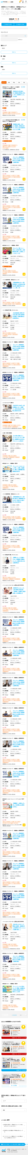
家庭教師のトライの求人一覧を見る (9, 210)
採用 (23, 1149)
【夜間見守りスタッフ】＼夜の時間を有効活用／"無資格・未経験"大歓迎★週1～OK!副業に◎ (19, 590)
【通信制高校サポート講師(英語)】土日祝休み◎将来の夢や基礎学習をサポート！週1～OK (19, 285)
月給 (24, 82)
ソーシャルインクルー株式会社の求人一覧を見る (11, 612)
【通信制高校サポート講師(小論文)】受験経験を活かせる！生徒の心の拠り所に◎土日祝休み (19, 499)
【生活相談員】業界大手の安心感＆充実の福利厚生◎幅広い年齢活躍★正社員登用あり (18, 315)
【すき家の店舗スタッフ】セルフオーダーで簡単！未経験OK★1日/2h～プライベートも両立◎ (19, 438)
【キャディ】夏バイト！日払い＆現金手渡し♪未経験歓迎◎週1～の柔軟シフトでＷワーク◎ (19, 251)
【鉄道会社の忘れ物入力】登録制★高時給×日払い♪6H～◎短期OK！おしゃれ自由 (19, 94)
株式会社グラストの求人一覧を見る (9, 115)
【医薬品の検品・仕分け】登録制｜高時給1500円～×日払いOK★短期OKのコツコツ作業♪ (19, 127)
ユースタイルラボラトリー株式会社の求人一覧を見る (12, 428)
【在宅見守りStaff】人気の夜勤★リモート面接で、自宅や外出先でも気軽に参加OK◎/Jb (19, 408)
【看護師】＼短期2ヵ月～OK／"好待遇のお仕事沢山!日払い (19, 805)
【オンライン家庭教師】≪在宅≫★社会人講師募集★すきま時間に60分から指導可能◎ (18, 160)
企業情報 (8, 1149)
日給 (19, 82)
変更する (14, 52)
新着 (9, 82)
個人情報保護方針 (14, 1150)
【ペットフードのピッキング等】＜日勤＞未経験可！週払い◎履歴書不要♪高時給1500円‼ (19, 469)
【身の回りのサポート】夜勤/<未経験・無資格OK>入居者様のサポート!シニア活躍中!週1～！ (19, 927)
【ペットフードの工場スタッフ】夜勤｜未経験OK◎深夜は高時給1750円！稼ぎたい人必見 (19, 989)
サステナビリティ (18, 1149)
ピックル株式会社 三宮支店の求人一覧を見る (11, 149)
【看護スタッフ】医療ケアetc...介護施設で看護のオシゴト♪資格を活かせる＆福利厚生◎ (19, 560)
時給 (14, 82)
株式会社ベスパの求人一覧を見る (8, 489)
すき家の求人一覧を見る (7, 458)
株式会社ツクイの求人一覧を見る (8, 337)
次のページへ (22, 1015)
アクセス (12, 1149)
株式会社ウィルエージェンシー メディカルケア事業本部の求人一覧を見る (12, 825)
